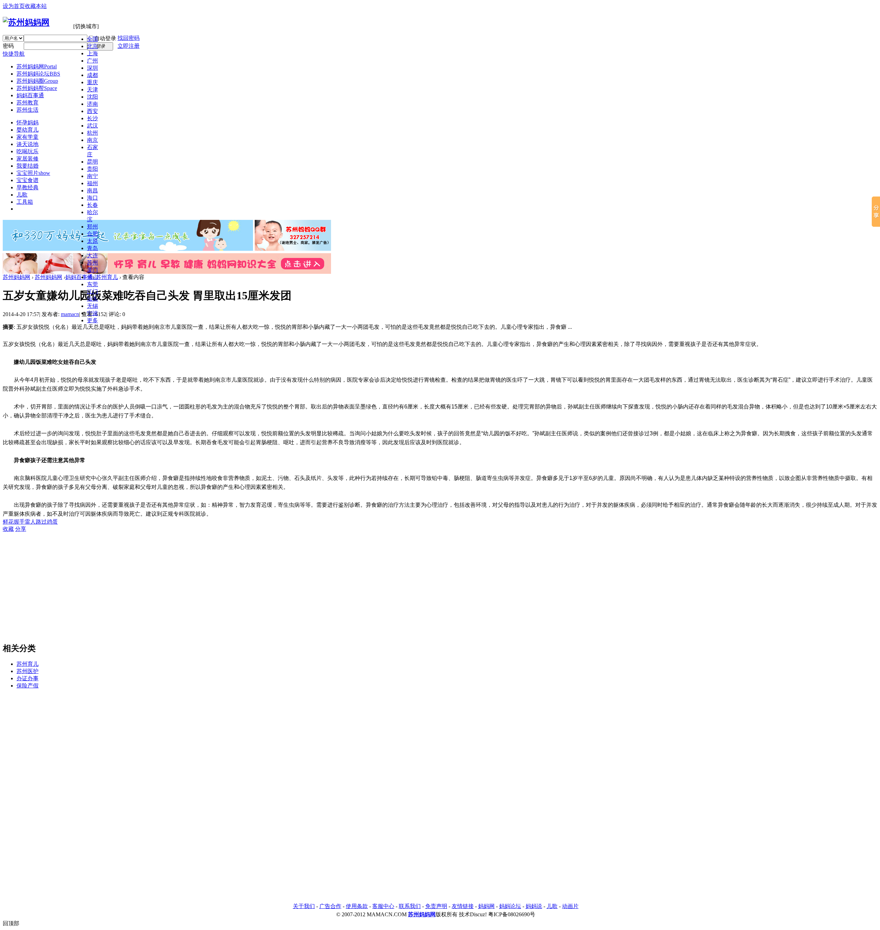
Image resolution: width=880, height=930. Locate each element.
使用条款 (357, 906)
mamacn (70, 314)
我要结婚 (27, 166)
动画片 (570, 906)
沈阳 (92, 97)
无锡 (92, 306)
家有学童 (27, 137)
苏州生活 (27, 110)
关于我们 (304, 906)
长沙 (92, 118)
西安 (92, 111)
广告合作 (330, 906)
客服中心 (383, 906)
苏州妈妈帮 (36, 88)
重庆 (92, 82)
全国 (92, 39)
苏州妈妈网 (36, 66)
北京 (92, 46)
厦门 (92, 270)
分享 (20, 529)
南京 (92, 140)
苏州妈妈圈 (37, 81)
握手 (19, 522)
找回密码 (129, 38)
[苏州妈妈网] (26, 22)
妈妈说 (534, 906)
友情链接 (463, 906)
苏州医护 (27, 671)
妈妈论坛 (510, 906)
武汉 (92, 125)
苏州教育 (27, 102)
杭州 (92, 133)
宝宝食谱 (27, 180)
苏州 (92, 263)
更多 (92, 320)
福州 (92, 183)
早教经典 (27, 187)
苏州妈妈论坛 (38, 74)
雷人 (30, 522)
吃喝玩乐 (27, 151)
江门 (92, 291)
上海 (92, 53)
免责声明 (436, 906)
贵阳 (92, 169)
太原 (92, 241)
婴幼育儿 (27, 130)
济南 (92, 104)
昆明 (92, 162)
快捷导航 (14, 54)
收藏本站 (36, 6)
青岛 (92, 248)
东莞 (92, 284)
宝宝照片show (33, 173)
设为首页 (14, 6)
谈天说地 (27, 144)
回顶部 (11, 923)
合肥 (92, 234)
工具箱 (24, 202)
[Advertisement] (30, 798)
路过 (41, 522)
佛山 (92, 277)
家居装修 (27, 158)
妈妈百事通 (30, 95)
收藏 (8, 529)
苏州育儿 (107, 277)
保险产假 (27, 685)
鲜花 (8, 522)
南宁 (92, 176)
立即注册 (129, 46)
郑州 (92, 226)
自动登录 (105, 38)
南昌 (92, 190)
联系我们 (410, 906)
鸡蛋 (52, 522)
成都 (92, 75)
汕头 (92, 299)
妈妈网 (486, 906)
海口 (92, 198)
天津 (92, 89)
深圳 (92, 68)
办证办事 (27, 678)
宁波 (92, 313)
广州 (92, 61)
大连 (92, 255)
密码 (8, 46)
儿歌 (22, 195)
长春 (92, 205)
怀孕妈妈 (27, 122)
